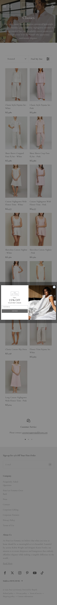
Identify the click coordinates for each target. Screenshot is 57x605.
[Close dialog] (54, 287)
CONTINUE (15, 311)
